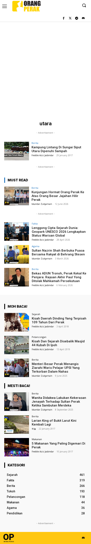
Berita (35, 143)
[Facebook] (63, 18)
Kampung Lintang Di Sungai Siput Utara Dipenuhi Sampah (56, 149)
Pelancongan (39, 337)
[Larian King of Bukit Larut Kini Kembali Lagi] (16, 424)
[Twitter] (70, 18)
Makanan (37, 439)
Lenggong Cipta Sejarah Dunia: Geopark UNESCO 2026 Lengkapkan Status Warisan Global (59, 231)
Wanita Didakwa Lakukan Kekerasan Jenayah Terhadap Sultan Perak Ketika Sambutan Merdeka (59, 401)
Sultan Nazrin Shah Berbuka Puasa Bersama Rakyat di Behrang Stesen (58, 252)
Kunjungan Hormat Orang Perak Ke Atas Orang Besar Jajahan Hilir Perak (58, 196)
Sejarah (36, 314)
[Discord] (83, 18)
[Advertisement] (45, 69)
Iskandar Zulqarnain (42, 203)
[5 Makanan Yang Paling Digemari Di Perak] (16, 447)
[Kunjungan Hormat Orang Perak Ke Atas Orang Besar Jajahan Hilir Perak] (16, 196)
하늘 (34, 428)
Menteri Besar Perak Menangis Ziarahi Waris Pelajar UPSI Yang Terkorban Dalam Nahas (56, 367)
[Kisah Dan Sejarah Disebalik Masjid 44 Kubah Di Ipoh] (16, 345)
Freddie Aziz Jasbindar (43, 155)
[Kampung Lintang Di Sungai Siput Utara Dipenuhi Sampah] (16, 151)
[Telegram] (76, 18)
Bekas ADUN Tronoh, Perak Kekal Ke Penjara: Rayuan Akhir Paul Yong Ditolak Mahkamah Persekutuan (59, 277)
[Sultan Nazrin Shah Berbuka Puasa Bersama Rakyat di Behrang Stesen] (16, 254)
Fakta (35, 223)
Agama (35, 246)
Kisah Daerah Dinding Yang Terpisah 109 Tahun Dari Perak (59, 320)
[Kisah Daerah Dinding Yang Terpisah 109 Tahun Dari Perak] (16, 322)
